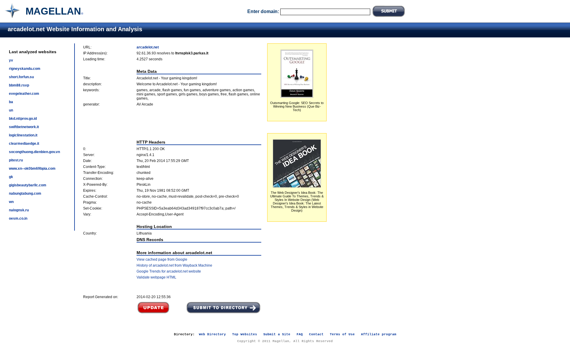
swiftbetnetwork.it (24, 127)
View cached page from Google (162, 259)
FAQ (300, 334)
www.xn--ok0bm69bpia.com (32, 168)
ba (11, 102)
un (11, 110)
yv (11, 60)
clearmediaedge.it (24, 143)
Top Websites (244, 334)
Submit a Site (276, 334)
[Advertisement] (172, 123)
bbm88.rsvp (19, 85)
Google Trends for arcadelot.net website (169, 271)
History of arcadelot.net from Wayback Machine (174, 265)
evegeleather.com (24, 94)
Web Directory (212, 334)
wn (11, 202)
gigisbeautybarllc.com (27, 185)
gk (11, 177)
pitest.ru (16, 160)
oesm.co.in (18, 218)
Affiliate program (378, 334)
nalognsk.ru (19, 210)
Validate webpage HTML (156, 277)
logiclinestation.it (23, 135)
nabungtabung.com (25, 193)
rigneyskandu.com (24, 69)
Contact (316, 334)
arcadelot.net (148, 47)
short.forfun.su (21, 77)
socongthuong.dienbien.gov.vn (34, 152)
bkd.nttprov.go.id (23, 119)
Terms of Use (342, 334)
